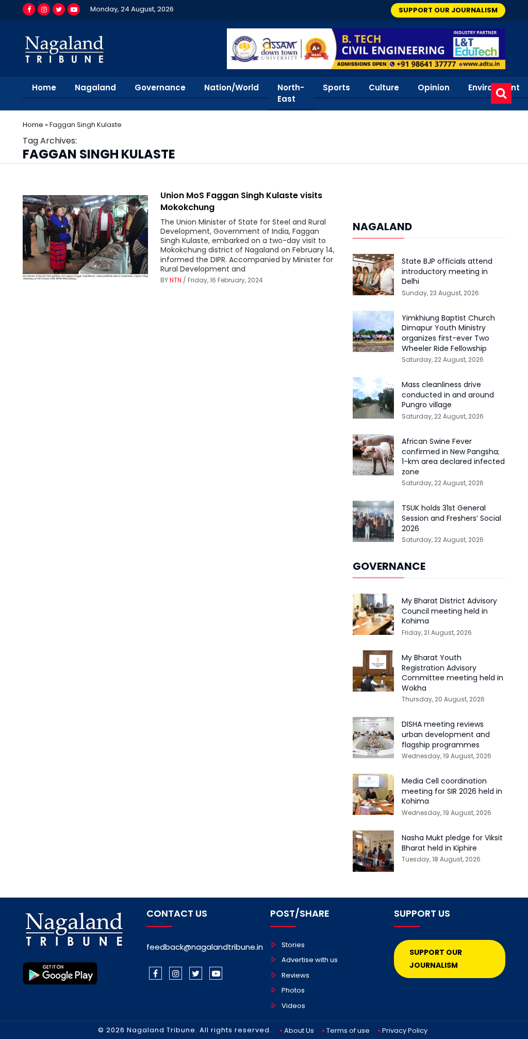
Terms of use (348, 1030)
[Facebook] (29, 9)
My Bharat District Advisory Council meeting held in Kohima (449, 611)
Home (44, 87)
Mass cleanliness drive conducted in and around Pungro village (448, 395)
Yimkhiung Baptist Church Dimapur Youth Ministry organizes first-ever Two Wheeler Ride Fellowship (448, 333)
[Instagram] (44, 9)
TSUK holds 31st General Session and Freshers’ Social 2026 (451, 518)
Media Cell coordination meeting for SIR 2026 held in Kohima (452, 791)
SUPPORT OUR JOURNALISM (448, 10)
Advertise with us (310, 960)
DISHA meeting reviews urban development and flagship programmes (446, 734)
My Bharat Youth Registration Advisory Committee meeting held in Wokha (452, 673)
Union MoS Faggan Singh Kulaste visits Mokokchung (241, 201)
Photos (293, 990)
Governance (160, 87)
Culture (384, 87)
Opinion (434, 87)
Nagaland (95, 87)
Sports (336, 87)
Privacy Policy (404, 1030)
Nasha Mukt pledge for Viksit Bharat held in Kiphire (452, 843)
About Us (299, 1030)
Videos (293, 1006)
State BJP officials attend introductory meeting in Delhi (447, 271)
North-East (290, 93)
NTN (176, 280)
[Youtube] (74, 9)
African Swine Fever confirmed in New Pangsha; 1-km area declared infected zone (453, 457)
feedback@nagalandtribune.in (204, 946)
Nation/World (231, 87)
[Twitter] (59, 9)
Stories (293, 945)
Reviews (295, 975)
